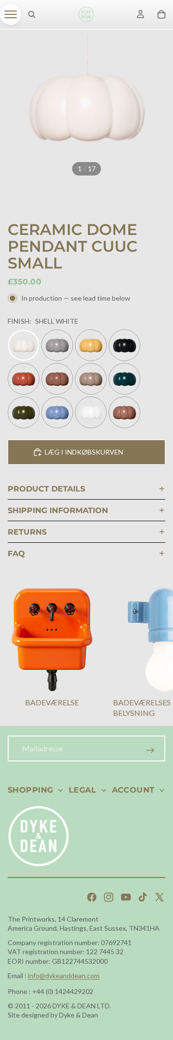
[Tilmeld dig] (150, 750)
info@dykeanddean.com (63, 975)
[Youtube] (126, 897)
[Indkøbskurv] (161, 14)
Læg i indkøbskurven (84, 452)
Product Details (46, 488)
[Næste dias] (153, 654)
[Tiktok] (142, 897)
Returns (27, 532)
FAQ (16, 553)
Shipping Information (58, 510)
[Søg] (31, 14)
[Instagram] (108, 897)
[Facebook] (92, 897)
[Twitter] (159, 897)
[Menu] (10, 14)
